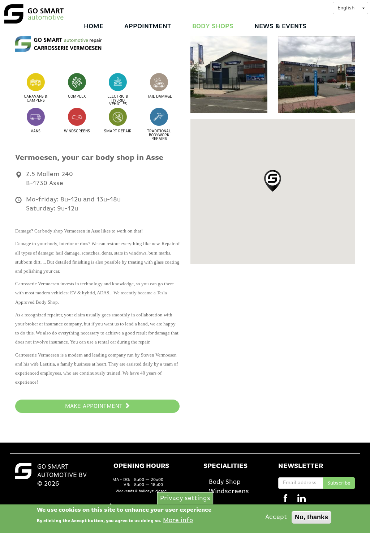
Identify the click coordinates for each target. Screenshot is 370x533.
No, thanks (311, 517)
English (345, 7)
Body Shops (212, 26)
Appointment (147, 26)
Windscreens (229, 491)
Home (93, 26)
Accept (276, 517)
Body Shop (225, 482)
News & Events (280, 26)
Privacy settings (185, 498)
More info (178, 520)
